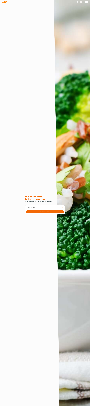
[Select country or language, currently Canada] (77, 2)
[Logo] (5, 2)
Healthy (33, 192)
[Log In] (81, 2)
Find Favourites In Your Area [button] (45, 211)
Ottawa (29, 192)
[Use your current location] (63, 207)
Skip (27, 192)
